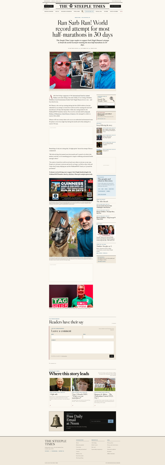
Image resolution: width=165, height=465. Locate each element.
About (77, 442)
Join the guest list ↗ (102, 118)
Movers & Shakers (49, 11)
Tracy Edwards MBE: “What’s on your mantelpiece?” (80, 396)
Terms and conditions (111, 449)
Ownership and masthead (81, 449)
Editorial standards (80, 445)
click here (71, 174)
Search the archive (80, 455)
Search (106, 106)
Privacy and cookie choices (112, 445)
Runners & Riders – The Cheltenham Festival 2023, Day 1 (103, 396)
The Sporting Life (89, 11)
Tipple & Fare (77, 11)
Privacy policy (110, 442)
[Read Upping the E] (99, 152)
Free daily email (49, 6)
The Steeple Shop (79, 458)
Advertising (94, 442)
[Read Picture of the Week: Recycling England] (99, 137)
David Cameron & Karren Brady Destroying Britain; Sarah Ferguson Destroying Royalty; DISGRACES (106, 239)
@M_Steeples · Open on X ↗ (102, 253)
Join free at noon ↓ (102, 261)
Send (112, 356)
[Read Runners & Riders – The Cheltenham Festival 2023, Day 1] (104, 384)
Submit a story (79, 453)
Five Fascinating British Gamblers (108, 144)
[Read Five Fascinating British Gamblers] (99, 144)
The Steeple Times (55, 442)
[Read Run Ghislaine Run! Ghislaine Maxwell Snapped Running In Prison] (99, 130)
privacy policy (64, 356)
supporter (66, 95)
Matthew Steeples (74, 48)
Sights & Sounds (114, 11)
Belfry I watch (94, 445)
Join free (111, 421)
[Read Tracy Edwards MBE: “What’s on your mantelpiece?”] (82, 384)
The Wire (106, 11)
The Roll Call (99, 11)
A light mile (54, 394)
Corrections (78, 447)
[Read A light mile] (60, 384)
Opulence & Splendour (66, 11)
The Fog (57, 11)
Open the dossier (102, 194)
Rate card (93, 447)
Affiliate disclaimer (111, 453)
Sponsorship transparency (97, 449)
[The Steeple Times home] (82, 6)
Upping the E (106, 150)
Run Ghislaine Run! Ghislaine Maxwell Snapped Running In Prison (109, 130)
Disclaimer (109, 451)
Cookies (109, 447)
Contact (77, 451)
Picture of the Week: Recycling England (107, 137)
